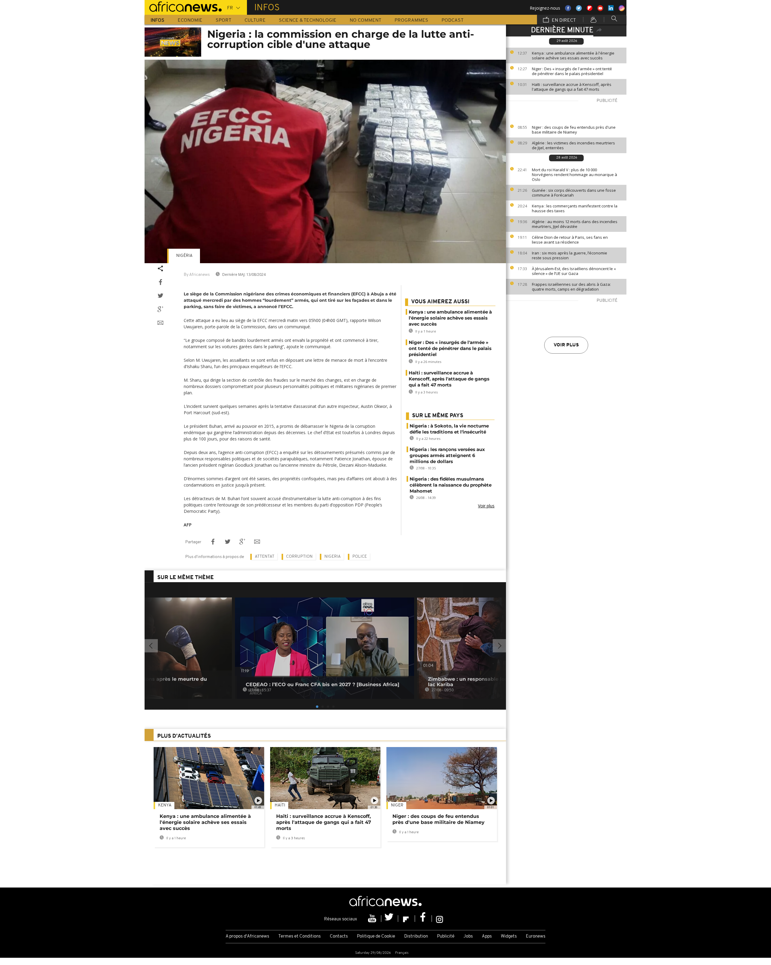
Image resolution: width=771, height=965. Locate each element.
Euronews (535, 936)
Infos (157, 20)
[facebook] (423, 918)
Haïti (280, 805)
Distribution (416, 936)
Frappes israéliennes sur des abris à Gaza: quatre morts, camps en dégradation (571, 287)
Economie (190, 20)
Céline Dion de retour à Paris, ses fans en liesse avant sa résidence (570, 239)
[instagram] (439, 918)
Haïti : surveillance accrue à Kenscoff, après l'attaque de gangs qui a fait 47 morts (571, 87)
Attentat (264, 556)
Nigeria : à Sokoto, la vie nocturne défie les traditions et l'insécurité (449, 429)
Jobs (468, 936)
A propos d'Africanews (247, 936)
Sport (223, 20)
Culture (255, 20)
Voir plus (566, 345)
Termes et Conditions (299, 936)
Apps (487, 936)
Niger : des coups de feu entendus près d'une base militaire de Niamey (574, 129)
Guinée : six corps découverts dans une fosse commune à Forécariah (574, 192)
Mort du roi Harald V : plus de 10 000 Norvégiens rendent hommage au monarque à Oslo (574, 174)
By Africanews (197, 275)
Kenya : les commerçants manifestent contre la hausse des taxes (574, 208)
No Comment (365, 20)
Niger (397, 805)
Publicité (445, 936)
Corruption (299, 556)
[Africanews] (183, 6)
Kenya (164, 805)
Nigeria (332, 556)
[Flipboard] (406, 918)
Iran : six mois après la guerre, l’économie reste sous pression (569, 255)
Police (359, 556)
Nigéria (184, 256)
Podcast (453, 20)
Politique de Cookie (376, 936)
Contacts (339, 936)
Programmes (411, 20)
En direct (563, 20)
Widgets (509, 936)
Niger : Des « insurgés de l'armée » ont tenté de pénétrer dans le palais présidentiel (572, 71)
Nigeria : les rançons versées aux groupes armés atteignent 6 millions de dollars (447, 455)
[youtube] (372, 918)
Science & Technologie (307, 20)
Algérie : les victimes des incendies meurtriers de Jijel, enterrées (573, 145)
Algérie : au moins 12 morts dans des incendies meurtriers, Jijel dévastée (574, 224)
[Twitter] (389, 918)
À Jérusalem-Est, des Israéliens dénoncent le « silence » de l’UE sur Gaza (574, 271)
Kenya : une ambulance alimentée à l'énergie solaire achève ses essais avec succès (573, 55)
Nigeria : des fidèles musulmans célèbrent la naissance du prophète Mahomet (451, 485)
